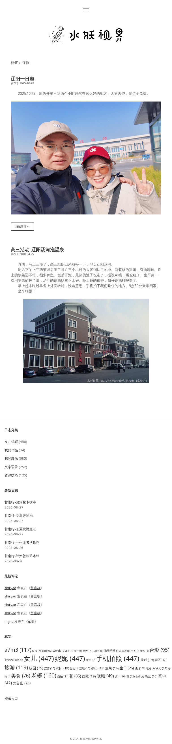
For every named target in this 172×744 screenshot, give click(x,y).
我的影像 (11, 458)
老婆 (43, 675)
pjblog (46, 650)
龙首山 (22, 683)
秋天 (161, 668)
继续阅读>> (23, 227)
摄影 (147, 659)
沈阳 (62, 668)
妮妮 (70, 658)
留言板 (35, 588)
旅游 (16, 667)
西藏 (89, 676)
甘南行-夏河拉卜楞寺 (20, 502)
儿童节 (97, 650)
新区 (160, 660)
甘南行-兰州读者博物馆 (21, 542)
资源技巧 (11, 475)
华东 (144, 650)
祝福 (150, 668)
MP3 (36, 650)
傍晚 (87, 650)
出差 (126, 650)
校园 (36, 668)
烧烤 (112, 668)
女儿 (39, 658)
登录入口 (11, 698)
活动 (74, 668)
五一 (78, 650)
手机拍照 (117, 658)
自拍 (62, 676)
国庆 (19, 660)
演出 (97, 668)
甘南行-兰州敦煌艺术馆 (21, 556)
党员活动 (112, 651)
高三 (151, 676)
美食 (20, 675)
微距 (90, 660)
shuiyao (10, 588)
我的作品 (11, 450)
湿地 (84, 668)
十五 (135, 650)
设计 (120, 676)
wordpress (63, 651)
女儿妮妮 (11, 441)
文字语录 (11, 467)
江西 (49, 668)
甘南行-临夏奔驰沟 (18, 515)
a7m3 (17, 649)
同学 (9, 660)
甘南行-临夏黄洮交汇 (20, 529)
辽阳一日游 (22, 79)
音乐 (139, 676)
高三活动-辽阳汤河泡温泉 (37, 249)
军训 (31, 621)
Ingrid (8, 621)
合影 (159, 649)
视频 (105, 676)
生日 (127, 668)
